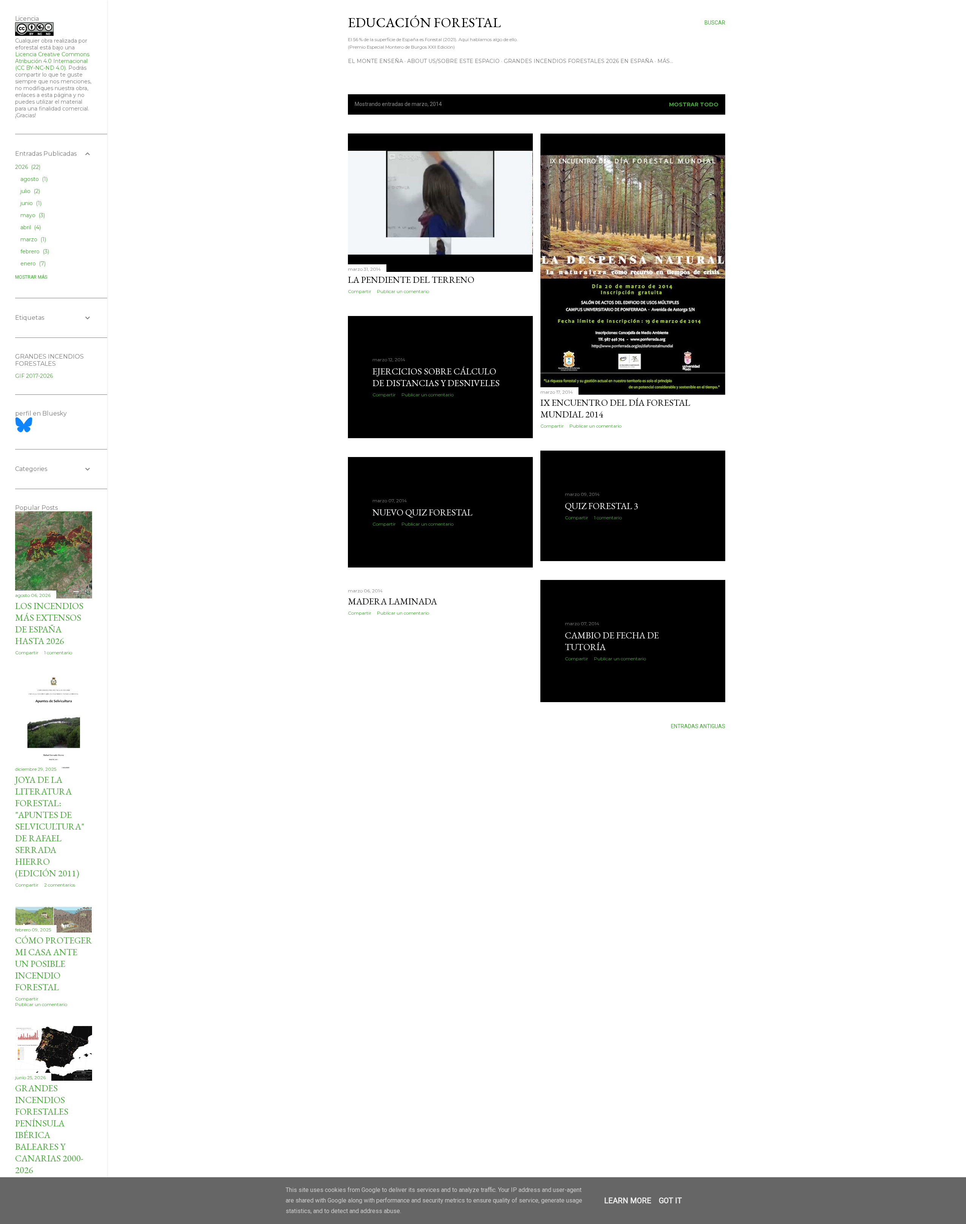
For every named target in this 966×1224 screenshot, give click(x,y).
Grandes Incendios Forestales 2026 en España (578, 61)
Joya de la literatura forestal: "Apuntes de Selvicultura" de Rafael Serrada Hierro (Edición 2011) (49, 826)
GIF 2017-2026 (34, 376)
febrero (34, 251)
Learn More (627, 1200)
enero (32, 263)
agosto (33, 179)
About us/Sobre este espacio (453, 61)
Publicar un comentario (403, 291)
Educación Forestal (424, 22)
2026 (27, 167)
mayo (31, 215)
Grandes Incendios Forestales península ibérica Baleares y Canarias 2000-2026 (49, 1129)
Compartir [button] (359, 291)
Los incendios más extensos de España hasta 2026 (49, 623)
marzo (32, 239)
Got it (670, 1200)
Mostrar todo (693, 104)
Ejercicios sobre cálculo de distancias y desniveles (436, 377)
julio (29, 191)
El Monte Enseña (375, 61)
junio (30, 203)
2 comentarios (59, 885)
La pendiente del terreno (411, 279)
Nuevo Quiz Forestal (422, 512)
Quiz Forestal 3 (601, 506)
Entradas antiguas (698, 726)
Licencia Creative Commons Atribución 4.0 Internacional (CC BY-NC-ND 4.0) (52, 61)
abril (29, 227)
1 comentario (608, 517)
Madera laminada (392, 601)
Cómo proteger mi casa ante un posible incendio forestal (53, 963)
